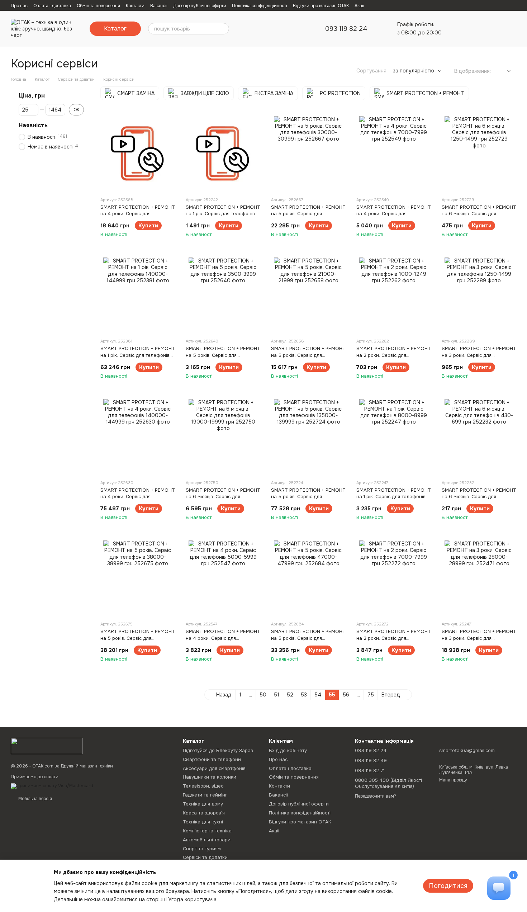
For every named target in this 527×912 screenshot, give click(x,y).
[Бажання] (473, 28)
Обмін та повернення (98, 6)
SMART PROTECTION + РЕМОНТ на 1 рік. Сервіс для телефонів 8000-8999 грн (393, 496)
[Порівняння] (454, 28)
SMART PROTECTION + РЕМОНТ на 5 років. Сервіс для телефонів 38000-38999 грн (137, 637)
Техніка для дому (203, 804)
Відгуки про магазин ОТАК (321, 6)
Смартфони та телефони (212, 759)
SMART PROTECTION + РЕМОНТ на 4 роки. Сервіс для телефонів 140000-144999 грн (137, 496)
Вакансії (158, 6)
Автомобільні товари (207, 840)
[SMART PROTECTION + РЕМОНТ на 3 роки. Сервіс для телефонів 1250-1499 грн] (479, 294)
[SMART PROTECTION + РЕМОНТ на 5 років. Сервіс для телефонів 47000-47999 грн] (308, 577)
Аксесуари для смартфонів (214, 768)
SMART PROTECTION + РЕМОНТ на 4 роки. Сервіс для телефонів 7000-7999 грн (393, 213)
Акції (359, 6)
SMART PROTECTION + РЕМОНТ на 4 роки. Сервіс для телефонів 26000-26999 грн (137, 213)
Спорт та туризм (202, 849)
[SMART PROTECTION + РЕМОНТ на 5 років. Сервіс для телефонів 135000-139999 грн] (308, 436)
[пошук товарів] (223, 28)
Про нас (19, 6)
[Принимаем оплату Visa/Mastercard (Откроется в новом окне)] (52, 786)
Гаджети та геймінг (205, 795)
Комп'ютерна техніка (207, 831)
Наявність (33, 125)
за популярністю (413, 70)
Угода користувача (192, 899)
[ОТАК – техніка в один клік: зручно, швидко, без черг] (46, 745)
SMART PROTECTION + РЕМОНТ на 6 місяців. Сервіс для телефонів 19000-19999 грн (223, 496)
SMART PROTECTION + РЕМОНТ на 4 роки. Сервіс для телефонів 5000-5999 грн (223, 637)
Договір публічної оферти (199, 6)
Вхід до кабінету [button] (288, 750)
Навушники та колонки (209, 777)
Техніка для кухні (203, 822)
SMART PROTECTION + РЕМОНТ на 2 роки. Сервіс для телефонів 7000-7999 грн (393, 637)
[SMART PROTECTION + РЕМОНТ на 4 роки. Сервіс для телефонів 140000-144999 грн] (137, 436)
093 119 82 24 (346, 28)
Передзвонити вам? (375, 796)
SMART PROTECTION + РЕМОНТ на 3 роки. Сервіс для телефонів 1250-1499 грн (479, 354)
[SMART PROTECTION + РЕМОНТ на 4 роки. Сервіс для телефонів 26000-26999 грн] (137, 153)
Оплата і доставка (52, 6)
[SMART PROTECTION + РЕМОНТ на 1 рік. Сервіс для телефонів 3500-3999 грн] (223, 153)
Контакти (135, 6)
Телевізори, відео (203, 786)
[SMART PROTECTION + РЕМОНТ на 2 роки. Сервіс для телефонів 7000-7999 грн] (393, 577)
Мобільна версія (34, 799)
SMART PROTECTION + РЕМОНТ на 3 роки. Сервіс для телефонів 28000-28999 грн (479, 637)
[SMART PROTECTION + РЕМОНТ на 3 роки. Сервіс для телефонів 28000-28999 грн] (479, 577)
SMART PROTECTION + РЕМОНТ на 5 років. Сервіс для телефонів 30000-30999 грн (308, 213)
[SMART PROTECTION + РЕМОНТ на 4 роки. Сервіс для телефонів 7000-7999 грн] (393, 153)
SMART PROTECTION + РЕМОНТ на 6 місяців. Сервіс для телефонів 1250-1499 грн (479, 213)
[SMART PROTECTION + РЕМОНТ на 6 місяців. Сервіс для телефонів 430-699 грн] (479, 436)
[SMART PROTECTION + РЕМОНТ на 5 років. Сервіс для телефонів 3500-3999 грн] (223, 294)
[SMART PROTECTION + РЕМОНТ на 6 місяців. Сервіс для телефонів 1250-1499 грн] (479, 153)
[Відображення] (503, 71)
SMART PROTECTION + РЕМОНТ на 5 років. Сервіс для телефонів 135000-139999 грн (308, 496)
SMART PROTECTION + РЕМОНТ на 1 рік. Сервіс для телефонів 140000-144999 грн (137, 354)
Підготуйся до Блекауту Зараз (218, 750)
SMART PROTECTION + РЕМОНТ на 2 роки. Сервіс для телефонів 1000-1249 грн (393, 354)
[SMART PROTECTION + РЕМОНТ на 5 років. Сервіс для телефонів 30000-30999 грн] (308, 153)
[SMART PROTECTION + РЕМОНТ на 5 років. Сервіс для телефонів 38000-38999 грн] (137, 577)
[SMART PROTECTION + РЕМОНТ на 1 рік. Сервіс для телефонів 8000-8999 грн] (393, 436)
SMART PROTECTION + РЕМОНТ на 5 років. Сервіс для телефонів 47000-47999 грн (308, 637)
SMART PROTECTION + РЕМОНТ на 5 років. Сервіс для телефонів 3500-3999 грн (223, 354)
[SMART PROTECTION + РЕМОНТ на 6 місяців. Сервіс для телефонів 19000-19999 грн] (223, 436)
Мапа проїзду (453, 780)
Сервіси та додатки (205, 857)
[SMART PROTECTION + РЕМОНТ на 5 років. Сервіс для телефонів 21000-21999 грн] (308, 294)
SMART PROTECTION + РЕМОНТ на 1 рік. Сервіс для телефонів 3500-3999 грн (223, 213)
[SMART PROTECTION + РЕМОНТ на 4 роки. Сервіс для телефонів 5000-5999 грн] (223, 577)
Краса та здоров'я (204, 813)
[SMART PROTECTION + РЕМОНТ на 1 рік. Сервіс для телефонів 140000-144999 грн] (137, 294)
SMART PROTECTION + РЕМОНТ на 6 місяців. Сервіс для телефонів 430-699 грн (479, 496)
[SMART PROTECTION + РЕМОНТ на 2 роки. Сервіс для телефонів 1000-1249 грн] (393, 294)
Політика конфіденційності (259, 6)
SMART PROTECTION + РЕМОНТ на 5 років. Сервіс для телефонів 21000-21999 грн (308, 354)
